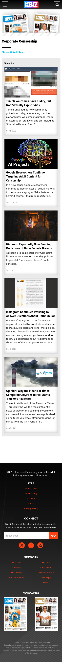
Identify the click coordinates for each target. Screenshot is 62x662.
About (31, 503)
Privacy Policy (31, 508)
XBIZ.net (16, 567)
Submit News (31, 488)
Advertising (31, 493)
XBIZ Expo (45, 577)
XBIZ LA (46, 562)
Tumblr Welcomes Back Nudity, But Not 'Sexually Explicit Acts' (28, 103)
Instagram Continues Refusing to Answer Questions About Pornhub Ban (31, 314)
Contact (31, 498)
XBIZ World (16, 572)
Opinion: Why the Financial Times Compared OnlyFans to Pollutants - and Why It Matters (28, 394)
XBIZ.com (16, 562)
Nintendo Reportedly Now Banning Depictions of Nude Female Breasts (29, 246)
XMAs (46, 582)
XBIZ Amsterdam (45, 572)
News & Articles (12, 52)
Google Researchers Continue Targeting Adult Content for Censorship (25, 176)
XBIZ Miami (45, 567)
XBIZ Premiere (16, 577)
